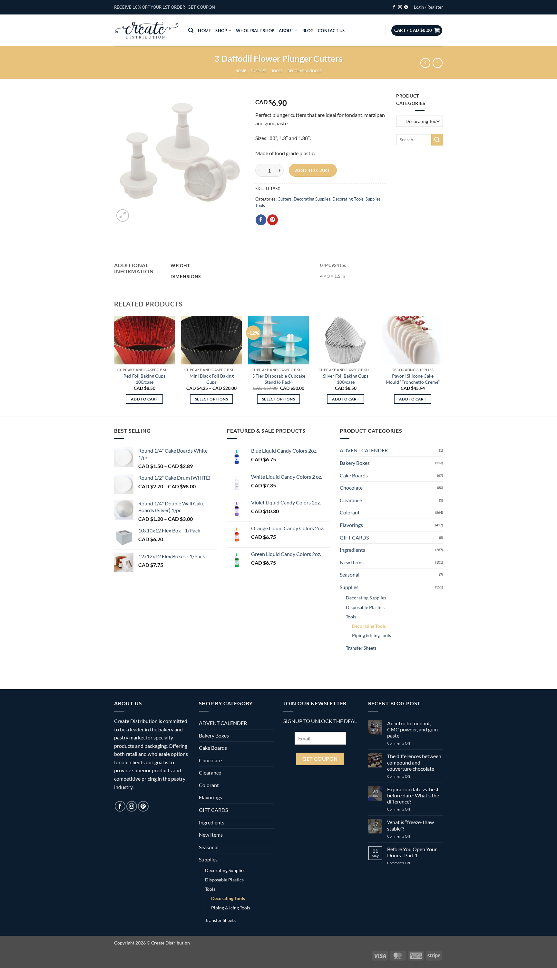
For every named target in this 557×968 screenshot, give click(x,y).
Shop (221, 30)
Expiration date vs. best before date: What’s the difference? (413, 795)
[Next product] (425, 63)
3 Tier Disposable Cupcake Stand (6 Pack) (278, 379)
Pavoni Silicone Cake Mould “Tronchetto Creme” (413, 379)
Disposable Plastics (365, 607)
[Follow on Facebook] (394, 7)
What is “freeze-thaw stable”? (410, 825)
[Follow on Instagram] (400, 7)
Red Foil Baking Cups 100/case (144, 379)
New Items (352, 562)
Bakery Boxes (355, 463)
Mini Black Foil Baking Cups (212, 379)
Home (204, 30)
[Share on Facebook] (261, 219)
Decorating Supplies (312, 199)
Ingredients (352, 550)
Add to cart (312, 170)
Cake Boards (354, 475)
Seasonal (349, 574)
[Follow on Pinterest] (406, 7)
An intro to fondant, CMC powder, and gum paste (412, 729)
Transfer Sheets (361, 648)
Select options (211, 399)
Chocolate (351, 487)
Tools (277, 71)
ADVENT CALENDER (364, 450)
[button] (164, 7)
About (286, 30)
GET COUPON (320, 759)
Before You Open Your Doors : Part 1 (412, 852)
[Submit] (437, 140)
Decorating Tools (305, 71)
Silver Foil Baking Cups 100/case (345, 379)
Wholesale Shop (255, 30)
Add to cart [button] (144, 399)
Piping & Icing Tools (371, 635)
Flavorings (351, 525)
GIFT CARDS (354, 537)
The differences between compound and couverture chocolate (414, 762)
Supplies (259, 71)
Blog (307, 30)
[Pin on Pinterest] (272, 219)
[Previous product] (438, 63)
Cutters (285, 199)
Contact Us (331, 30)
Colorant (350, 512)
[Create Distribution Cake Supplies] (146, 30)
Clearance (351, 500)
